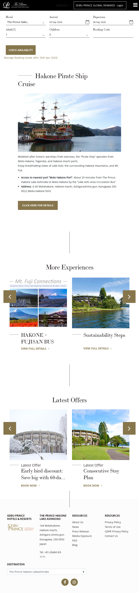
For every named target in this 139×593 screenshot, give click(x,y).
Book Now (29, 485)
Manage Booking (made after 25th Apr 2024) (30, 57)
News (75, 527)
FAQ (74, 540)
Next (129, 296)
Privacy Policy (113, 522)
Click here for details (37, 205)
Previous (9, 296)
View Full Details (34, 348)
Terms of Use (113, 527)
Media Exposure (82, 536)
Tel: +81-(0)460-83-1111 (51, 554)
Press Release (80, 531)
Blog (74, 545)
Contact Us (111, 536)
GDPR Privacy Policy (116, 531)
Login (120, 5)
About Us (77, 522)
